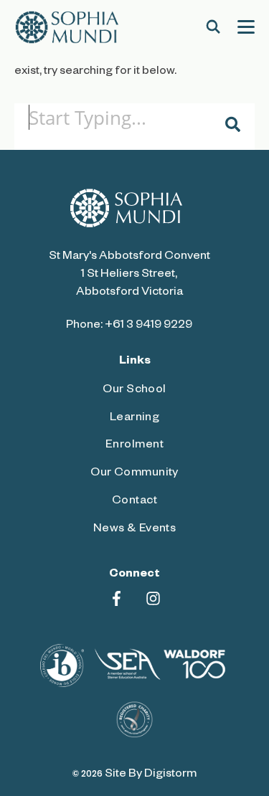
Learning (135, 418)
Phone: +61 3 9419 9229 (129, 326)
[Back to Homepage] (67, 27)
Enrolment (134, 446)
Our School (134, 390)
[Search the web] (213, 27)
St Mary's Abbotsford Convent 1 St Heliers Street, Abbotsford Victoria (129, 275)
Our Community (134, 474)
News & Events (134, 529)
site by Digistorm (151, 775)
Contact (134, 502)
